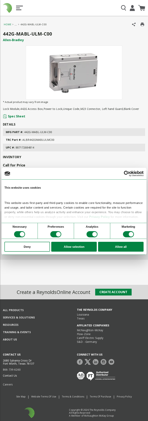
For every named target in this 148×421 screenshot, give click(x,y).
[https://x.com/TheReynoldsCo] (88, 361)
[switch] (55, 234)
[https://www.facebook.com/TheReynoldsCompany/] (81, 361)
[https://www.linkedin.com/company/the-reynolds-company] (96, 361)
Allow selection (74, 246)
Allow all (121, 246)
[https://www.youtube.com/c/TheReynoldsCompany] (112, 361)
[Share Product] (134, 24)
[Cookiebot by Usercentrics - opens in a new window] (127, 174)
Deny (27, 246)
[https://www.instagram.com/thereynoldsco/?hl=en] (104, 361)
